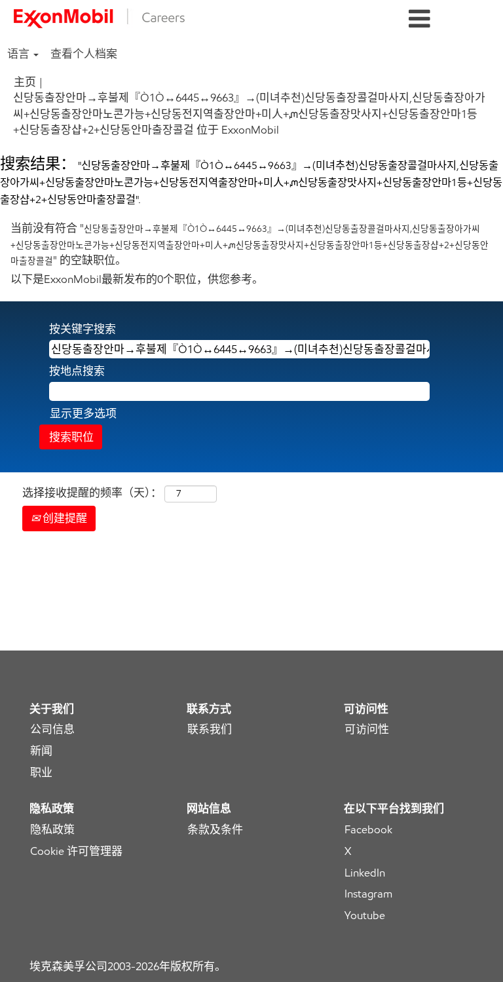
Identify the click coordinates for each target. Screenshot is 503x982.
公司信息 (52, 729)
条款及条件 (215, 829)
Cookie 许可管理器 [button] (76, 851)
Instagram (368, 894)
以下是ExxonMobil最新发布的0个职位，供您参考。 (136, 279)
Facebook (368, 829)
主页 (25, 81)
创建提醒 (63, 518)
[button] (419, 19)
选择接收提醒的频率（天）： (92, 492)
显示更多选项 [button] (83, 413)
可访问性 (367, 729)
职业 (41, 772)
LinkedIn (365, 873)
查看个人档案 (83, 53)
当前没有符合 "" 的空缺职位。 (249, 244)
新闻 (41, 751)
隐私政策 (52, 829)
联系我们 (209, 729)
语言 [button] (19, 53)
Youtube (365, 915)
